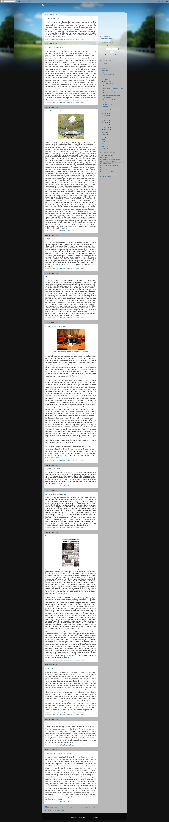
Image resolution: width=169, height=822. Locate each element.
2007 (103, 146)
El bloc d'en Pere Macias (107, 163)
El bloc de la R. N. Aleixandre (108, 172)
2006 (103, 148)
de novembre (107, 77)
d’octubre (106, 79)
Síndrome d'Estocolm (52, 18)
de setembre (107, 81)
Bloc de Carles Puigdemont (107, 161)
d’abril (105, 122)
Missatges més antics (88, 807)
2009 (103, 141)
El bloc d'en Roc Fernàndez (108, 167)
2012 (103, 134)
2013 (103, 132)
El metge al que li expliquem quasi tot (58, 753)
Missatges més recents (54, 807)
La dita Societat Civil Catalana (56, 494)
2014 (103, 72)
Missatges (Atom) (59, 810)
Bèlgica (48, 239)
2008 (103, 144)
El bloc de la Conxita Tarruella (108, 174)
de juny (106, 118)
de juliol (106, 115)
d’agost (106, 113)
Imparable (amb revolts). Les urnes (57, 111)
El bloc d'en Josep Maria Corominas (110, 159)
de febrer (106, 127)
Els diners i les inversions (54, 47)
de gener (106, 129)
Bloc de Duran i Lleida (106, 157)
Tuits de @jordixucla (106, 38)
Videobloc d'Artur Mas (106, 155)
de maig (106, 120)
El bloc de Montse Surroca (107, 169)
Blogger (97, 817)
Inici (71, 807)
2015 (103, 70)
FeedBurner (115, 55)
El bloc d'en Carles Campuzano (109, 165)
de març (106, 125)
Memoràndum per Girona (54, 277)
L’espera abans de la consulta (55, 326)
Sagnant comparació (52, 469)
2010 (103, 139)
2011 (103, 137)
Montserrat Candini (105, 176)
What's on (48, 536)
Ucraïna (48, 723)
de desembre (107, 74)
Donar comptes (50, 668)
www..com (105, 63)
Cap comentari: (80, 39)
